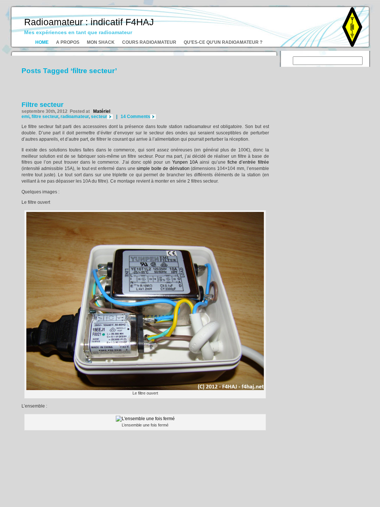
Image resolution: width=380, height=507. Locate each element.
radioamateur (74, 116)
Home (42, 42)
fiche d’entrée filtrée (248, 162)
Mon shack (101, 42)
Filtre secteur (42, 104)
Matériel (101, 111)
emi (25, 116)
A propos (67, 42)
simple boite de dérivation (163, 168)
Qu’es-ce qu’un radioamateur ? (223, 42)
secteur (99, 116)
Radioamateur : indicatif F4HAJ (89, 22)
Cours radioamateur (149, 42)
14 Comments (135, 116)
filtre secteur (45, 116)
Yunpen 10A (185, 162)
